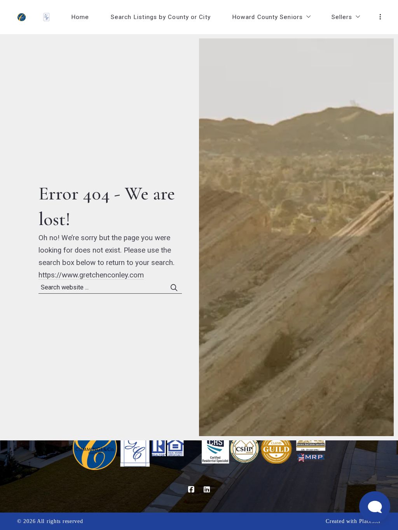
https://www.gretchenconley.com (91, 275)
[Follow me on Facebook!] (191, 489)
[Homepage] (21, 17)
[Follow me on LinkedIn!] (206, 489)
